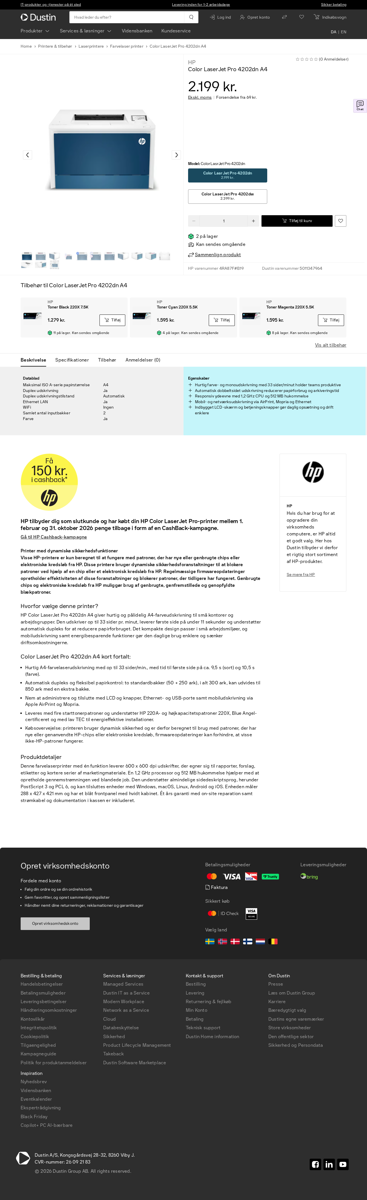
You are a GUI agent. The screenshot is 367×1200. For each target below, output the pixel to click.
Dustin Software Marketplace (134, 1062)
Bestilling (196, 984)
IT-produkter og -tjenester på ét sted (51, 5)
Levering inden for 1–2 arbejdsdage (201, 5)
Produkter (32, 31)
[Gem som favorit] (340, 221)
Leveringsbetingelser (44, 1001)
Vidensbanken (137, 31)
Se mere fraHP (301, 574)
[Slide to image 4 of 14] (68, 256)
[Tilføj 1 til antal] (253, 221)
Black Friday (34, 1116)
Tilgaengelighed (38, 1045)
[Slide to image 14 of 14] (54, 265)
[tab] (36, 360)
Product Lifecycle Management (137, 1045)
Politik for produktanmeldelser (54, 1062)
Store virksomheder (289, 1027)
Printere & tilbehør (55, 46)
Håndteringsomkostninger (49, 1010)
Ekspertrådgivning (41, 1107)
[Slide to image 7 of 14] (109, 256)
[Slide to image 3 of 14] (54, 256)
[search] (191, 17)
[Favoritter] (301, 17)
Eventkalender (36, 1099)
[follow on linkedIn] (329, 1164)
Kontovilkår (33, 1019)
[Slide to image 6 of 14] (95, 256)
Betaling (195, 1019)
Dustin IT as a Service (126, 993)
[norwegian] (222, 942)
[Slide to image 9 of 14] (137, 256)
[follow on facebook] (315, 1164)
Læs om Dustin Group (291, 993)
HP (192, 62)
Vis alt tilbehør (330, 345)
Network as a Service (126, 1010)
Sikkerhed (114, 1036)
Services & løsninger (82, 31)
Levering (195, 993)
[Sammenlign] (284, 17)
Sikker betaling (333, 5)
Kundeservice (176, 31)
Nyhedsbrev (34, 1081)
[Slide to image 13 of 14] (40, 265)
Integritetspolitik (39, 1027)
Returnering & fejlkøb (208, 1001)
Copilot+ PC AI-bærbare (47, 1125)
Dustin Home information (212, 1036)
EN (343, 32)
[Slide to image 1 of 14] (27, 256)
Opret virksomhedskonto (55, 923)
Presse (275, 984)
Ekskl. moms (200, 98)
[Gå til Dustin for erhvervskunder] (39, 17)
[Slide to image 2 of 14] (40, 256)
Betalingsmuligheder (43, 993)
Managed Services (123, 984)
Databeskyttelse (121, 1027)
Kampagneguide (38, 1054)
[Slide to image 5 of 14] (82, 256)
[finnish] (247, 942)
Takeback (113, 1054)
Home (26, 46)
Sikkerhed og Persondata (295, 1045)
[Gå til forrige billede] (27, 155)
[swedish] (209, 942)
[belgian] (273, 942)
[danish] (235, 942)
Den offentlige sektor (291, 1036)
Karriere (277, 1001)
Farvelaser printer (126, 46)
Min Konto (196, 1010)
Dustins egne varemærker (296, 1019)
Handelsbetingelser (42, 984)
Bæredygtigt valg (287, 1010)
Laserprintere (91, 46)
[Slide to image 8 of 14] (123, 256)
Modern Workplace (123, 1001)
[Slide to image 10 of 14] (151, 256)
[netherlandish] (260, 942)
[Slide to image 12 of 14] (27, 265)
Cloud (109, 1019)
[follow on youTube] (343, 1164)
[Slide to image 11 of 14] (164, 256)
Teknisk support (203, 1027)
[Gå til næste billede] (176, 155)
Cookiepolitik (35, 1036)
